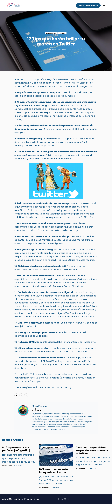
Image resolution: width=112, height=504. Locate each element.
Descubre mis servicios (88, 5)
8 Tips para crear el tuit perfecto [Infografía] (17, 449)
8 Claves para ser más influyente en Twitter (53, 471)
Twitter (62, 33)
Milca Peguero (51, 50)
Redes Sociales (51, 33)
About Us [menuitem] (7, 499)
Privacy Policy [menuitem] (31, 499)
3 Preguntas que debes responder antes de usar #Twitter (92, 450)
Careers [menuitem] (18, 499)
